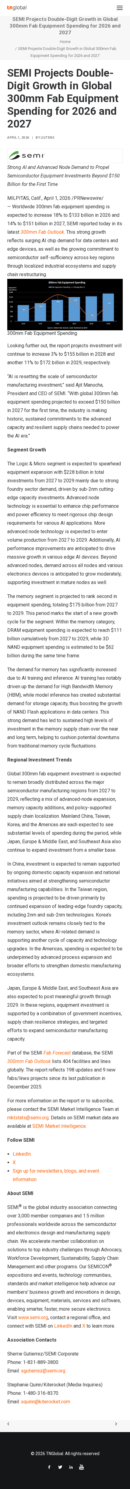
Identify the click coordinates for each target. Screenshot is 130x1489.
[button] (119, 8)
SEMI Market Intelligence (59, 1126)
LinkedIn (22, 1154)
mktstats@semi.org (28, 1118)
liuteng (48, 137)
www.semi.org (33, 1317)
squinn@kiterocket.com (45, 1402)
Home (65, 41)
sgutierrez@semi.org (43, 1371)
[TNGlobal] (16, 7)
